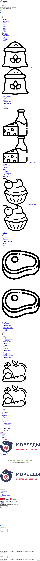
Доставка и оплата (4, 437)
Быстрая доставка (2, 433)
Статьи (3, 6)
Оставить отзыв (2, 12)
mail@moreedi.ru (2, 484)
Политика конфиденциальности (6, 495)
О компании (3, 434)
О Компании (3, 4)
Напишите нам (7, 12)
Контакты (3, 5)
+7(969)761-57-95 (2, 11)
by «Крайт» (2, 502)
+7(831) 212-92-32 (7, 11)
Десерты (1, 432)
